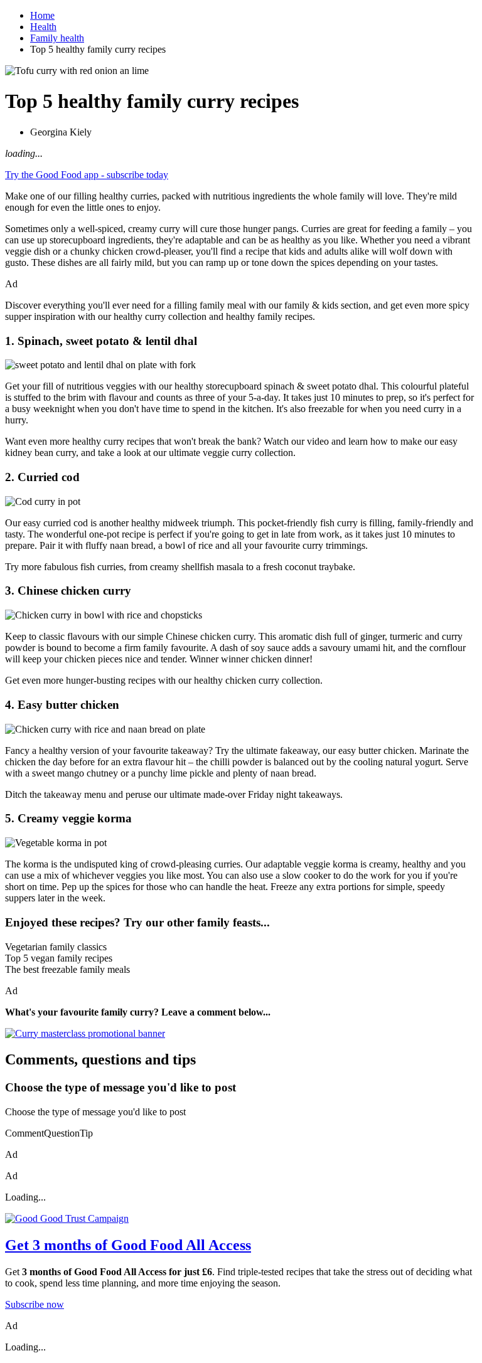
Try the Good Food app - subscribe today (86, 174)
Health (43, 26)
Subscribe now (34, 1304)
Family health (57, 38)
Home (42, 15)
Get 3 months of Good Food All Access (128, 1245)
